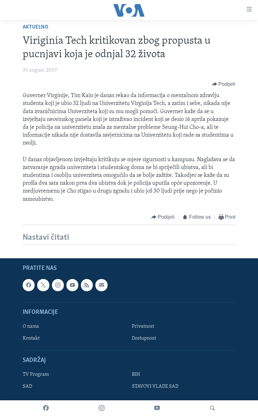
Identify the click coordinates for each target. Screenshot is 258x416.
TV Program (36, 374)
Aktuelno (35, 27)
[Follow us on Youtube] (72, 285)
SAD (27, 386)
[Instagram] (101, 408)
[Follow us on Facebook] (29, 285)
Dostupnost (144, 338)
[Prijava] (101, 285)
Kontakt (31, 338)
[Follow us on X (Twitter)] (43, 285)
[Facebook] (46, 408)
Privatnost (143, 326)
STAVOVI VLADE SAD (155, 386)
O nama (31, 326)
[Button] (224, 84)
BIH (136, 374)
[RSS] (87, 285)
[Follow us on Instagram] (58, 285)
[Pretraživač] (212, 408)
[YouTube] (157, 408)
